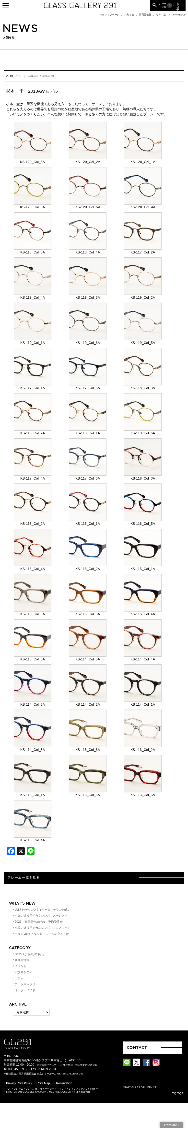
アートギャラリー (26, 984)
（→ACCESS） (73, 1060)
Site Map (44, 1083)
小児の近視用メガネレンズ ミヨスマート (42, 928)
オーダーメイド (25, 990)
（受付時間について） (46, 1065)
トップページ (112, 14)
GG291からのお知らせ (30, 954)
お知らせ (129, 14)
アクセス (81, 1088)
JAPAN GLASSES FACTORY (30, 1091)
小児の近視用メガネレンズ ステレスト (41, 915)
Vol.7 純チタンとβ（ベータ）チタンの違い (43, 909)
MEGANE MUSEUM (60, 1091)
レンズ (29, 1088)
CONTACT (137, 1048)
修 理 (38, 1088)
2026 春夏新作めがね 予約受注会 (39, 921)
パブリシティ (23, 972)
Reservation (64, 1083)
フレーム (18, 1088)
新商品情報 (145, 14)
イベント (20, 966)
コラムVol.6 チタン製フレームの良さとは (42, 934)
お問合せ (93, 1088)
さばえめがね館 (82, 1091)
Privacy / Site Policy (19, 1083)
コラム (19, 978)
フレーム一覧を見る (23, 877)
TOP (8, 1088)
